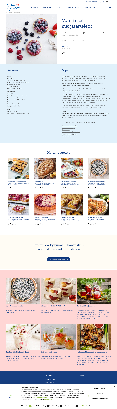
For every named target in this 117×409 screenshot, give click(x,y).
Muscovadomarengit (68, 128)
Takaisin (10, 12)
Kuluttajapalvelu (50, 379)
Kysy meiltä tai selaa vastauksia (58, 259)
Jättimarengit (66, 130)
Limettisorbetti (66, 136)
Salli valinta (99, 393)
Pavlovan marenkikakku (69, 126)
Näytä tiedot (84, 406)
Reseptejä (17, 12)
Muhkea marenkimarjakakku (71, 132)
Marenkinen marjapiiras (69, 134)
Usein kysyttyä (49, 382)
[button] (34, 7)
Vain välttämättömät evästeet (100, 398)
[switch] (47, 406)
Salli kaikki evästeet (99, 388)
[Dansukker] (13, 7)
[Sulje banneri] (114, 386)
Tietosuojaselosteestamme (40, 397)
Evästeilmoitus (48, 399)
